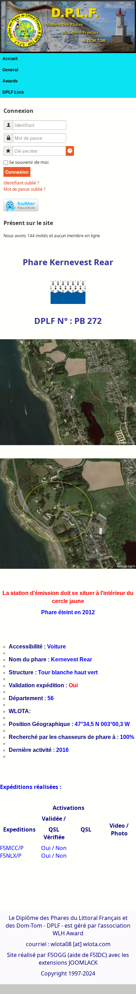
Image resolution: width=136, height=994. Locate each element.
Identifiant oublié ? (21, 183)
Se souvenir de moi (28, 162)
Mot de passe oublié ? (24, 189)
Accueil (9, 58)
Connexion (17, 171)
